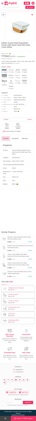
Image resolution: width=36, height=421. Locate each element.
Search (31, 7)
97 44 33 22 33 (19, 372)
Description (15, 138)
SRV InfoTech (21, 415)
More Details (15, 63)
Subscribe (28, 402)
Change (29, 119)
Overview (6, 138)
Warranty (25, 138)
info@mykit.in (19, 369)
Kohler (9, 67)
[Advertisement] (18, 210)
